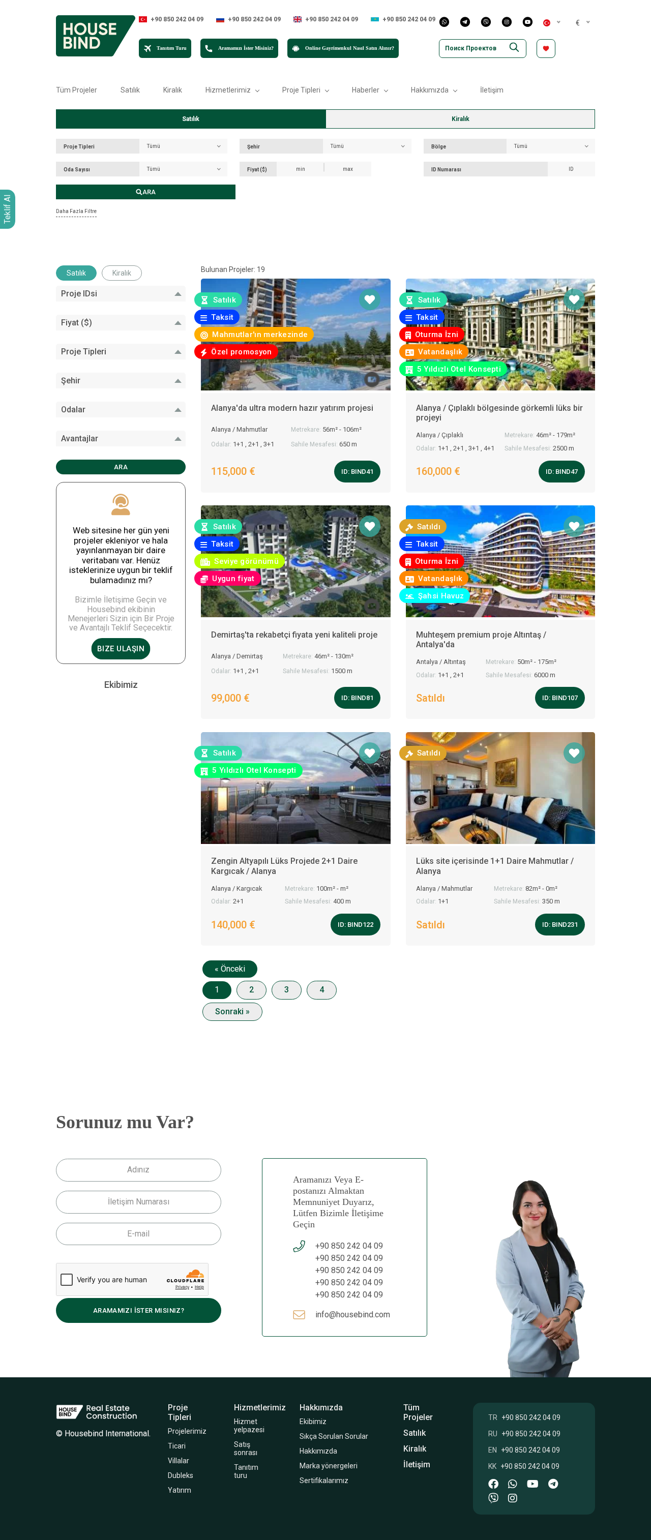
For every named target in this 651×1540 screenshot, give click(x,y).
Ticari (177, 1446)
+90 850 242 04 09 (177, 19)
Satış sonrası (245, 1448)
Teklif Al (7, 209)
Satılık (130, 90)
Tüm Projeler (76, 90)
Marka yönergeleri (329, 1466)
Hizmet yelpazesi (249, 1425)
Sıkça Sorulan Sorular (335, 1436)
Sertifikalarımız (325, 1480)
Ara (149, 192)
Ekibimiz (314, 1421)
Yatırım (179, 1490)
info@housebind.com (352, 1314)
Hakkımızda (318, 1451)
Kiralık (172, 90)
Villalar (178, 1461)
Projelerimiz (187, 1431)
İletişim (492, 90)
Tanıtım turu (247, 1471)
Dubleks (180, 1475)
